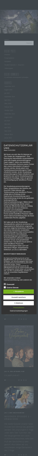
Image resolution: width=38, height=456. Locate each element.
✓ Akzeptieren (18, 291)
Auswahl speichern (18, 297)
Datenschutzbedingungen (19, 311)
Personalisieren (18, 308)
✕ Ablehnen (18, 303)
